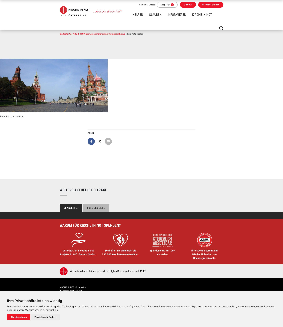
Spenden (188, 5)
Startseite (64, 34)
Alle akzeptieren (19, 317)
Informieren (176, 14)
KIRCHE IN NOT (202, 14)
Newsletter (71, 207)
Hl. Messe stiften (210, 5)
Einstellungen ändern (45, 317)
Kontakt (143, 5)
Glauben (155, 14)
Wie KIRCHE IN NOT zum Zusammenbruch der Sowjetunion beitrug (97, 34)
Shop (163, 5)
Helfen (138, 14)
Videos (152, 5)
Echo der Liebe (96, 207)
